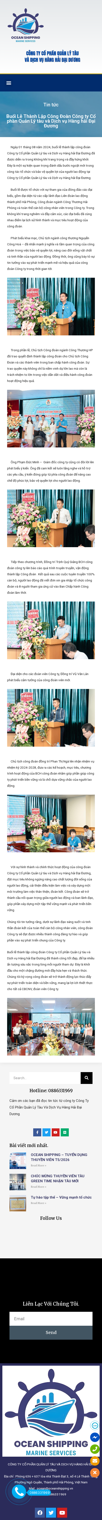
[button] (9, 83)
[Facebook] (40, 1513)
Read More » (38, 1165)
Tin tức (51, 105)
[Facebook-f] (37, 1132)
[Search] (87, 1078)
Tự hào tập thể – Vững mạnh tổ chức (61, 1197)
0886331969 (40, 1492)
